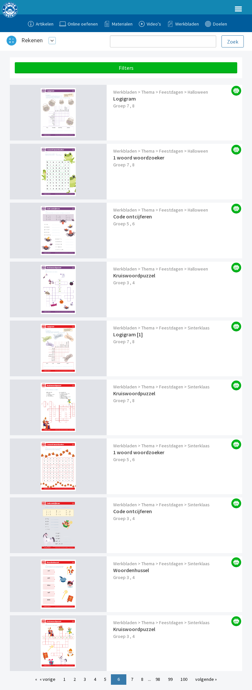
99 (170, 679)
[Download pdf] (236, 91)
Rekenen (32, 40)
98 (158, 679)
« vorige (47, 679)
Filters (126, 68)
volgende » (206, 679)
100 (183, 679)
